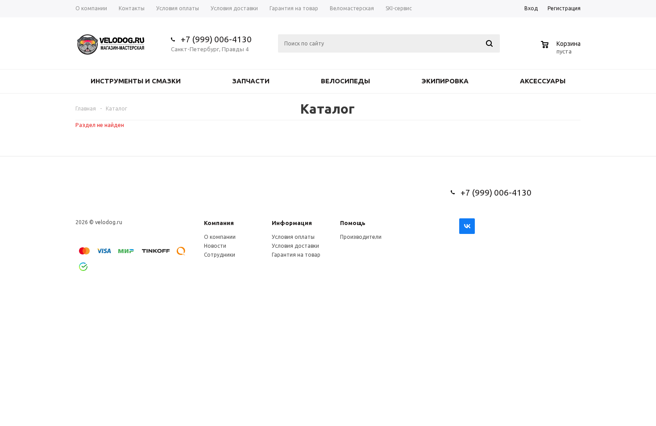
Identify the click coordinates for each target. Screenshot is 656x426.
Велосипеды (345, 81)
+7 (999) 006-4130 (216, 39)
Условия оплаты (293, 237)
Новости (215, 246)
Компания (219, 223)
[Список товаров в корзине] (561, 50)
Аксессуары (542, 81)
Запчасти (251, 81)
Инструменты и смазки (136, 81)
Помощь (352, 223)
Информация (292, 223)
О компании (220, 237)
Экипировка (445, 81)
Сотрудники (219, 255)
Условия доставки (295, 246)
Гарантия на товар (296, 255)
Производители (361, 237)
